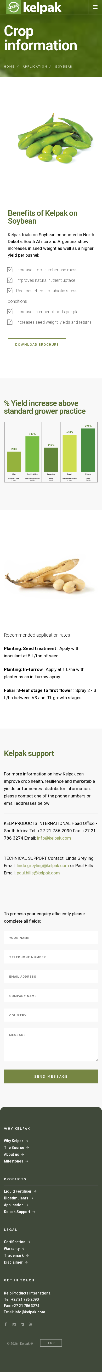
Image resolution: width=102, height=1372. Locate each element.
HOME (9, 66)
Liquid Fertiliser (18, 1191)
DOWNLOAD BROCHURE (37, 344)
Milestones (13, 1161)
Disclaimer (13, 1262)
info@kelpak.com (30, 1312)
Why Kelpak (14, 1141)
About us (11, 1154)
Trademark (14, 1255)
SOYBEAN (64, 66)
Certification (14, 1242)
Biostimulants (16, 1198)
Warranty (12, 1249)
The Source (14, 1147)
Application (14, 1205)
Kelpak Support (17, 1212)
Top (51, 1343)
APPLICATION (35, 66)
